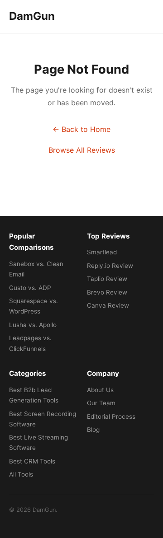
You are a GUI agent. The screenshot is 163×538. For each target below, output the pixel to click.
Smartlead (102, 252)
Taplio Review (107, 278)
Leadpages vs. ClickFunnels (30, 343)
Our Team (101, 403)
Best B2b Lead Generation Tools (33, 395)
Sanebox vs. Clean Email (36, 269)
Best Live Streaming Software (38, 442)
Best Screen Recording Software (42, 419)
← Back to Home (81, 129)
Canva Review (108, 305)
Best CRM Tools (32, 461)
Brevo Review (107, 292)
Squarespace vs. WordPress (33, 306)
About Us (100, 389)
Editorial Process (111, 416)
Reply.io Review (110, 265)
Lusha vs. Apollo (33, 324)
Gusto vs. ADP (30, 287)
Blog (93, 429)
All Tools (21, 474)
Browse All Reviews (81, 149)
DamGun (32, 16)
